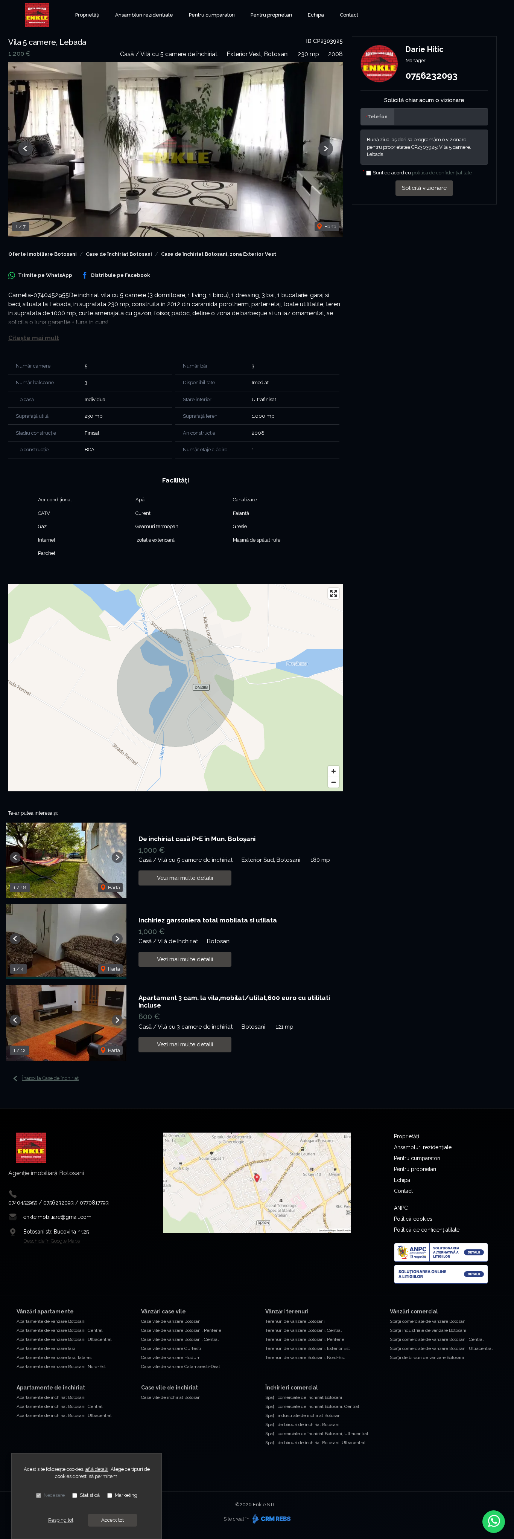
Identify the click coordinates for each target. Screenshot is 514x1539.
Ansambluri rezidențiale (144, 15)
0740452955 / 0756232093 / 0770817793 (58, 1203)
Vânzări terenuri (287, 1311)
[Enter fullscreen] (333, 593)
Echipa (316, 15)
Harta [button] (329, 226)
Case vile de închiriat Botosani (171, 1397)
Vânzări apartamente (45, 1311)
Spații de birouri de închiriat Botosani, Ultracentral (315, 1442)
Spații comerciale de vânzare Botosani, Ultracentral (441, 1348)
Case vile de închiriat (169, 1388)
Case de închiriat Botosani (119, 254)
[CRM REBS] (271, 1518)
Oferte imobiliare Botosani (42, 254)
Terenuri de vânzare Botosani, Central (303, 1330)
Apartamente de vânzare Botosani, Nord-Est (61, 1366)
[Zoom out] (333, 782)
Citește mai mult (33, 338)
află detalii (96, 1469)
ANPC (401, 1208)
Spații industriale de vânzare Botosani (428, 1330)
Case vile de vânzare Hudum (171, 1357)
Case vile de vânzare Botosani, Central (180, 1339)
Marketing (126, 1495)
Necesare (54, 1495)
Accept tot (112, 1520)
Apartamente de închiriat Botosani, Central (59, 1406)
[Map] (175, 687)
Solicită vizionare (424, 188)
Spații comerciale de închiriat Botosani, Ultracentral (316, 1433)
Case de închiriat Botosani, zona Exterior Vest (218, 254)
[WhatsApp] (493, 1521)
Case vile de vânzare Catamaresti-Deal (180, 1366)
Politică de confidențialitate (426, 1230)
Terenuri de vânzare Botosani (295, 1321)
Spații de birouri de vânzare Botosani (427, 1357)
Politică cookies (413, 1219)
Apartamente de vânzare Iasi (46, 1348)
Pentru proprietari (271, 15)
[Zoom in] (333, 771)
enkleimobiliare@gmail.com (57, 1217)
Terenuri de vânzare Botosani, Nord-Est (305, 1357)
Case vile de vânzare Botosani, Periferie (181, 1330)
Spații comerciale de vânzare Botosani (428, 1321)
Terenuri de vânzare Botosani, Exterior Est (307, 1348)
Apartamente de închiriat (51, 1388)
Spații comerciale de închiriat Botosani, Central (312, 1406)
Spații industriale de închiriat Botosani (303, 1415)
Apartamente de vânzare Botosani (51, 1321)
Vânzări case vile (163, 1311)
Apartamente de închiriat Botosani (51, 1397)
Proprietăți (87, 15)
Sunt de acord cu (422, 173)
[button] (25, 148)
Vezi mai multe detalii (185, 878)
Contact (349, 15)
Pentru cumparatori (212, 15)
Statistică (90, 1495)
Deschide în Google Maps (51, 1241)
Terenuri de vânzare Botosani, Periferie (304, 1339)
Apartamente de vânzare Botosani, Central (59, 1330)
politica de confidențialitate (442, 173)
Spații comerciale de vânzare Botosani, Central (437, 1339)
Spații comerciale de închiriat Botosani (303, 1397)
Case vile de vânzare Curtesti (171, 1348)
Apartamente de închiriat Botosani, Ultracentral (64, 1415)
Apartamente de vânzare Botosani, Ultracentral (64, 1339)
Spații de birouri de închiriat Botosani (302, 1424)
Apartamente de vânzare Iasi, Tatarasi (55, 1357)
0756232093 (432, 75)
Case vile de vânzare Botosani (171, 1321)
